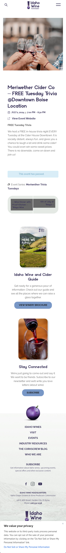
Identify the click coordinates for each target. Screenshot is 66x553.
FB (26, 484)
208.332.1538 (36, 503)
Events (33, 438)
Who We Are (33, 454)
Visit (33, 432)
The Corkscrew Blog (33, 449)
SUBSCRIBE (33, 464)
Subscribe (33, 392)
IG (32, 484)
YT (40, 484)
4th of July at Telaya (47, 203)
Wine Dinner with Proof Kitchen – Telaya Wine (21, 204)
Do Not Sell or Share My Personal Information (27, 547)
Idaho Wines (33, 427)
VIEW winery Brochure (33, 305)
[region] (33, 537)
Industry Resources (33, 443)
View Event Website (24, 118)
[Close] (63, 523)
